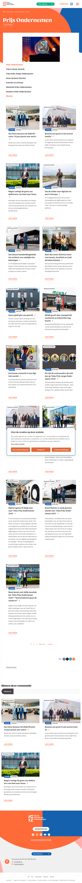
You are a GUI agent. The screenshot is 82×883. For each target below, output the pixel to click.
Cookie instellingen (53, 880)
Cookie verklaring (42, 880)
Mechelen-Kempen (11, 667)
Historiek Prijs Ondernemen (19, 87)
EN (28, 876)
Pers (32, 876)
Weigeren (41, 450)
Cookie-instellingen (61, 450)
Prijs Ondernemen (14, 65)
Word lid (52, 876)
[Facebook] (64, 659)
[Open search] (72, 4)
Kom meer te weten (17, 444)
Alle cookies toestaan (20, 450)
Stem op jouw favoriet (16, 78)
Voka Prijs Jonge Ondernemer (19, 74)
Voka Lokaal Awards (15, 69)
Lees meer (12, 155)
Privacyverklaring (32, 880)
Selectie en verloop (14, 83)
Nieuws (9, 96)
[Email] (73, 659)
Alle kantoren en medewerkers (41, 840)
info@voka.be (19, 864)
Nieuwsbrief (38, 876)
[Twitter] (67, 659)
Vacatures (45, 876)
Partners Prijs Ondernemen (18, 92)
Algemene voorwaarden (20, 880)
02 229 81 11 (18, 862)
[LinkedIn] (70, 659)
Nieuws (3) (7, 691)
